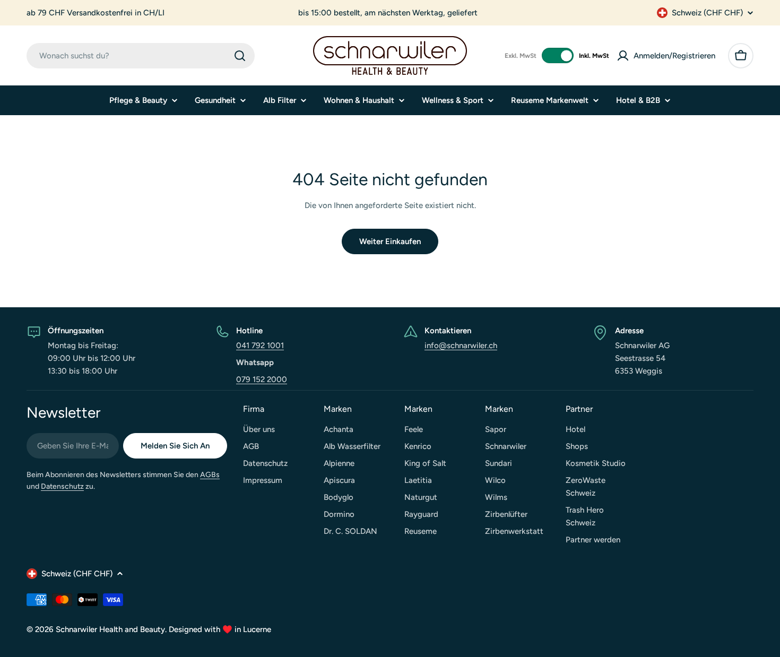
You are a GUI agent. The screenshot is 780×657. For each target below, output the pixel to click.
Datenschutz (62, 486)
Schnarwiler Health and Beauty (110, 629)
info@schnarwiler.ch (460, 345)
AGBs (210, 474)
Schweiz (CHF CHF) (707, 13)
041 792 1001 (260, 345)
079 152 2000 (261, 379)
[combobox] (141, 55)
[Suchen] (239, 55)
